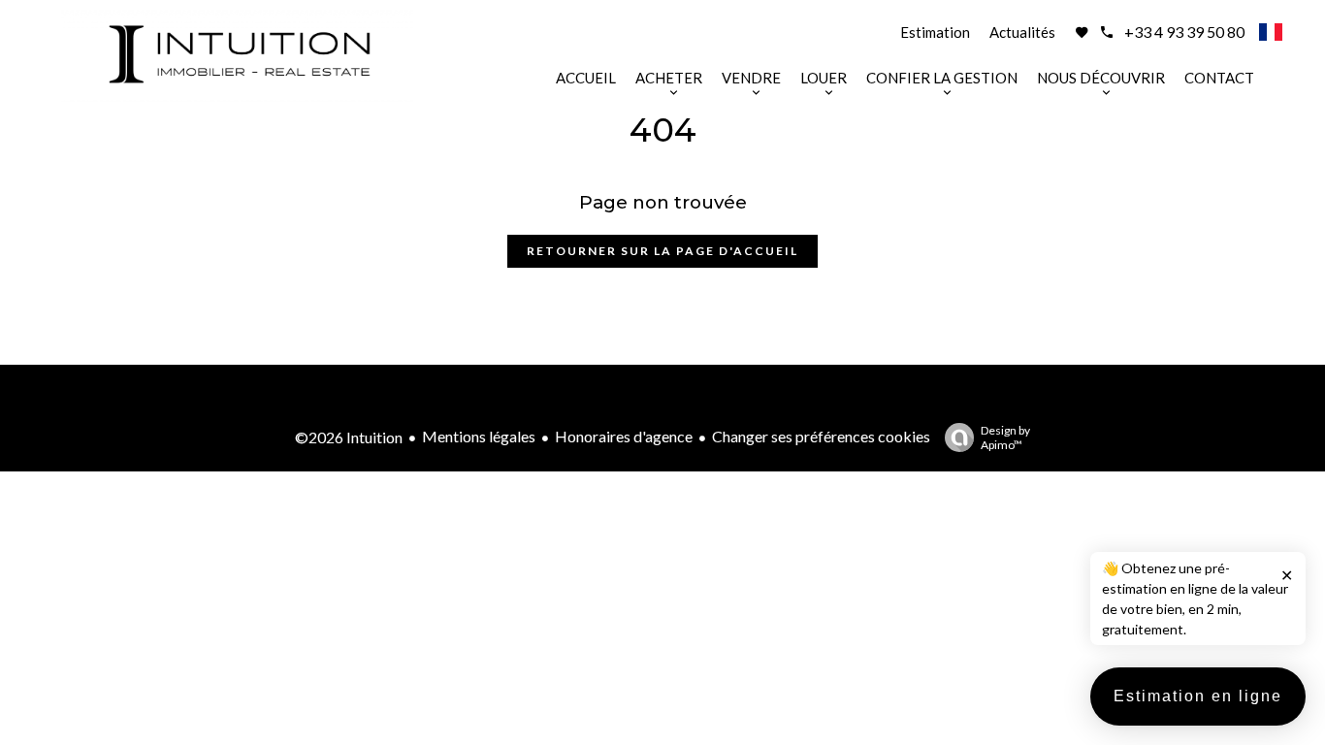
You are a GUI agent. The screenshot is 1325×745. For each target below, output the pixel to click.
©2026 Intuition (349, 437)
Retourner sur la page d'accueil (662, 250)
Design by (1005, 437)
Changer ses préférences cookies (821, 436)
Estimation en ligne (1198, 696)
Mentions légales (478, 436)
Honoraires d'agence (624, 436)
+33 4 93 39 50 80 (1184, 31)
